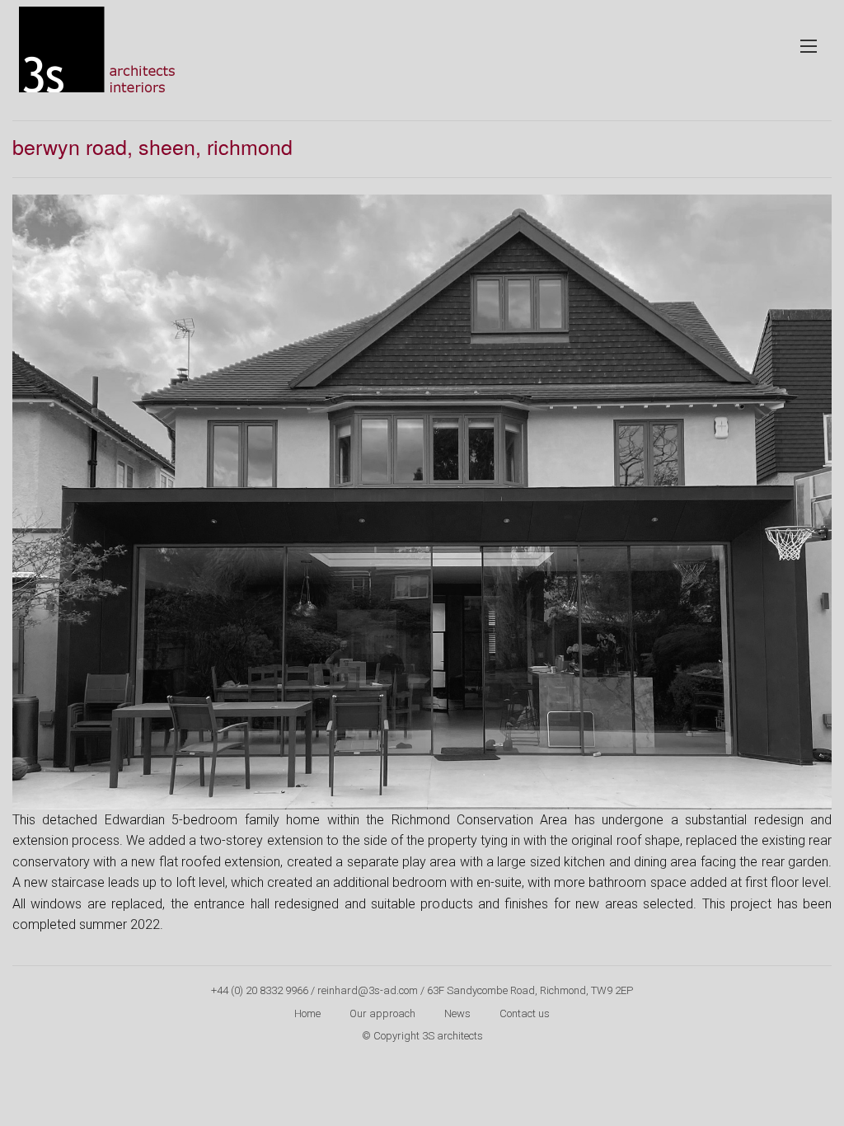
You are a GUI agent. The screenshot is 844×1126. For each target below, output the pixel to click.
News (457, 1013)
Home (307, 1013)
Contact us (524, 1013)
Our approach (382, 1013)
